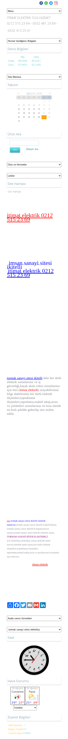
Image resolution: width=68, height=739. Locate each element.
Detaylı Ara (32, 149)
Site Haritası (14, 191)
